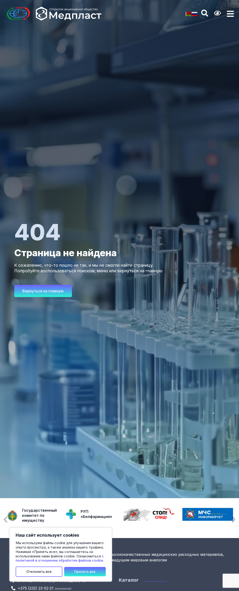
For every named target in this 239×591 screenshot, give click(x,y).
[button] (5, 519)
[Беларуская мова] (189, 13)
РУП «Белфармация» (96, 514)
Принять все (84, 572)
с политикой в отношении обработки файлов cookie (60, 558)
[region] (60, 555)
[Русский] (195, 13)
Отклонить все (39, 572)
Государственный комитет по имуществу (39, 515)
